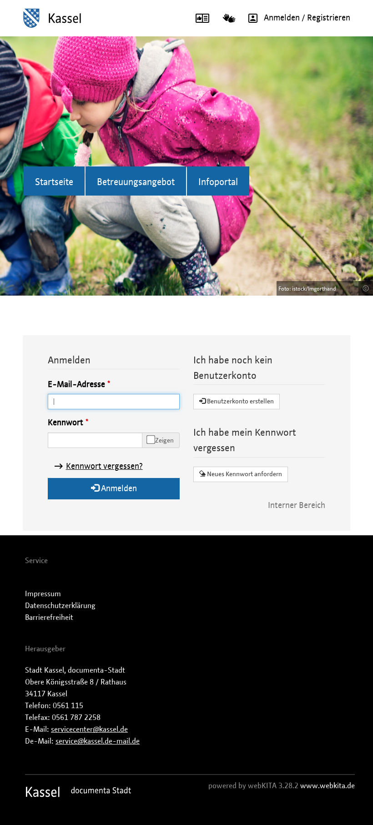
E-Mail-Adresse (76, 385)
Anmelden (118, 489)
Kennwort (65, 423)
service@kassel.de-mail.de (97, 741)
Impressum (43, 594)
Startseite (54, 182)
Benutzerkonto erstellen (240, 401)
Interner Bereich (296, 506)
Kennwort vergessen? (104, 467)
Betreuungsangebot (136, 182)
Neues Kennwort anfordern (244, 474)
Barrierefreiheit (49, 617)
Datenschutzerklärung (60, 605)
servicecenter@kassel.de (89, 729)
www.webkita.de (327, 786)
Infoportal (218, 182)
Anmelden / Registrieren (307, 18)
